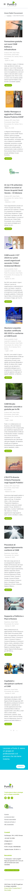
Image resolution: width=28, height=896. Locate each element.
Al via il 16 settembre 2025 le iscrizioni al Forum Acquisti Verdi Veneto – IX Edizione (13, 189)
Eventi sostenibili (8, 269)
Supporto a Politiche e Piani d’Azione (14, 617)
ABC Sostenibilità (9, 824)
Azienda (6, 814)
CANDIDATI (21, 766)
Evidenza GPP (8, 52)
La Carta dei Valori (9, 817)
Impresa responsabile (10, 819)
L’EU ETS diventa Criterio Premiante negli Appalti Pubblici (13, 480)
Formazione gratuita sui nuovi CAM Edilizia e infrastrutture (13, 45)
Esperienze (7, 553)
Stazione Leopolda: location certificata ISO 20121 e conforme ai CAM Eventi (13, 332)
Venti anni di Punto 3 (9, 822)
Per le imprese (16, 275)
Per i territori (15, 56)
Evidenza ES (13, 271)
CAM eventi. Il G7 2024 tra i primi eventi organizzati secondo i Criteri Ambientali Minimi (12, 260)
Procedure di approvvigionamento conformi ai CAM (13, 547)
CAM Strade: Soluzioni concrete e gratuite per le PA (13, 406)
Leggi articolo (8, 85)
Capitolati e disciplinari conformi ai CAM (13, 683)
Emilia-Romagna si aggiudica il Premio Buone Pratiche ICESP (13, 114)
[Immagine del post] (14, 29)
